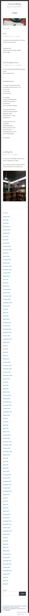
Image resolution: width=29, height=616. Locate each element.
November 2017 (7, 484)
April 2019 (5, 428)
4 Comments (18, 65)
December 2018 (7, 441)
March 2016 (6, 551)
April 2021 (5, 355)
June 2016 (5, 541)
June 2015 (5, 580)
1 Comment (18, 36)
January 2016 (6, 557)
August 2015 (6, 574)
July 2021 (5, 345)
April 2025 (5, 239)
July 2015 (5, 577)
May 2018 (5, 465)
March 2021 (6, 359)
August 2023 (6, 276)
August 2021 (6, 342)
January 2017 (6, 517)
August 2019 (6, 415)
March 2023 (6, 286)
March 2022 (6, 319)
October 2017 (6, 488)
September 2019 (7, 412)
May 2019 (5, 425)
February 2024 (7, 259)
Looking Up (7, 152)
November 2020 (7, 369)
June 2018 (5, 461)
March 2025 (6, 243)
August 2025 (6, 233)
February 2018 (7, 474)
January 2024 (6, 263)
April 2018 (5, 468)
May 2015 (5, 584)
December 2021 (7, 329)
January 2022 (6, 326)
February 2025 (7, 246)
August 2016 (6, 534)
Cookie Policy (7, 610)
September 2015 (7, 570)
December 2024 (7, 249)
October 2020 (7, 372)
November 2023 (7, 269)
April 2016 (5, 547)
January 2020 (6, 398)
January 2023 (6, 292)
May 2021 (5, 352)
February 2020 (7, 395)
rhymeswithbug (14, 4)
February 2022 (7, 322)
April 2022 (5, 316)
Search (5, 590)
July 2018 (5, 458)
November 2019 (7, 405)
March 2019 (6, 431)
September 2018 (7, 451)
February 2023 (7, 289)
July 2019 (5, 418)
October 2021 (6, 335)
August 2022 (6, 306)
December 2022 (7, 296)
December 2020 (7, 365)
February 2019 (7, 435)
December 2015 (7, 561)
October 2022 (6, 299)
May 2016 (5, 544)
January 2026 (6, 230)
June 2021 (5, 349)
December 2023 (7, 266)
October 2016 (6, 527)
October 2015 (6, 567)
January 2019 (6, 438)
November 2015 (7, 564)
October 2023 (6, 273)
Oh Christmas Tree (10, 62)
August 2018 (6, 455)
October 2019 (6, 408)
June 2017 (5, 501)
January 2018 (6, 478)
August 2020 (6, 379)
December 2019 (7, 402)
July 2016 (5, 537)
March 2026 (6, 226)
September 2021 (7, 339)
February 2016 (7, 554)
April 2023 (5, 283)
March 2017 (6, 511)
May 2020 (5, 388)
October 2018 (6, 448)
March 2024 (6, 256)
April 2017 (5, 508)
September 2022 (7, 302)
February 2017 (7, 514)
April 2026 (6, 223)
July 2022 (5, 309)
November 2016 (7, 524)
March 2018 (6, 471)
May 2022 (5, 312)
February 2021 (7, 362)
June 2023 (5, 279)
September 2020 (7, 375)
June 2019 (5, 422)
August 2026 (6, 216)
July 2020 (5, 382)
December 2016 (7, 521)
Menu (15, 13)
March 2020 (6, 392)
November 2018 (7, 445)
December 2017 (7, 481)
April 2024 (6, 253)
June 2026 (5, 220)
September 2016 (7, 531)
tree (4, 34)
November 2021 (7, 332)
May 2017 (5, 504)
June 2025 (5, 236)
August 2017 (6, 494)
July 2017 (5, 498)
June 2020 (5, 385)
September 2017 (7, 491)
